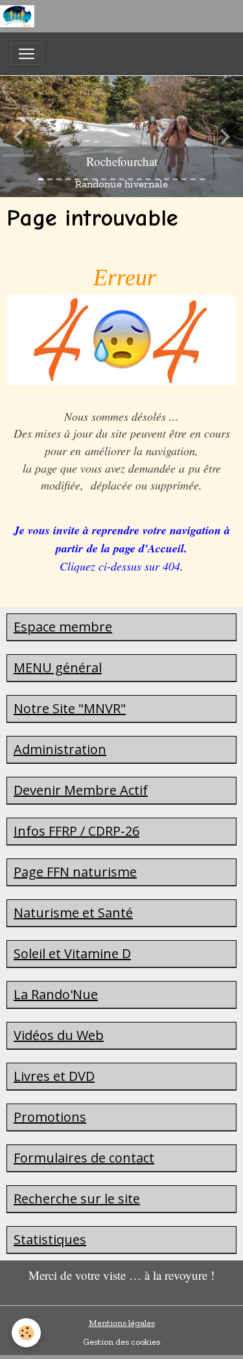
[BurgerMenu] (26, 54)
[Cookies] (26, 1332)
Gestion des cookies (121, 1341)
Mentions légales (122, 1323)
